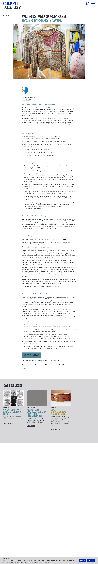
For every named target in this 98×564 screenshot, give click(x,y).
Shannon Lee (55, 360)
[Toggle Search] (87, 3)
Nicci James (49, 365)
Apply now (31, 355)
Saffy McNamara (62, 365)
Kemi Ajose (39, 365)
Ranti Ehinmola (44, 360)
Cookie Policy (27, 562)
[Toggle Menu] (93, 3)
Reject (91, 560)
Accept (82, 560)
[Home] (11, 3)
